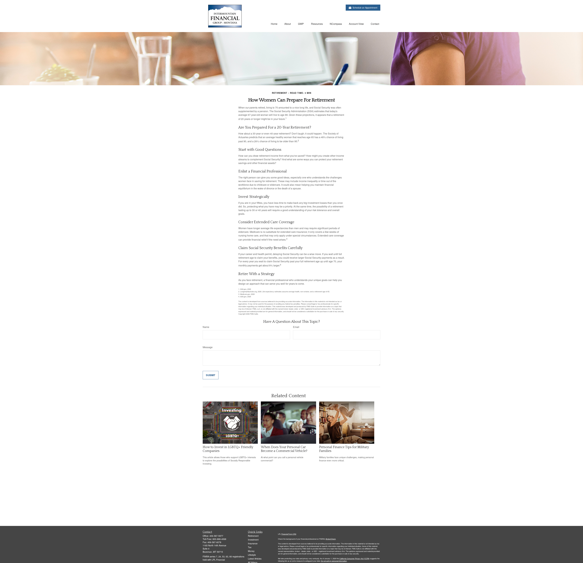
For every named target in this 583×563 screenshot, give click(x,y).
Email (296, 327)
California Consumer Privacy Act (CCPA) (354, 558)
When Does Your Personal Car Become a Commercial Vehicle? (284, 449)
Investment (253, 539)
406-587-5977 (216, 535)
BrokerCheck (331, 539)
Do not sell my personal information (334, 561)
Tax (249, 547)
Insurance (252, 543)
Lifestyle (252, 554)
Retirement (253, 535)
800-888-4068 (219, 539)
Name (206, 327)
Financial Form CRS (288, 534)
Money (251, 551)
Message (208, 347)
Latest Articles (254, 558)
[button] (274, 24)
